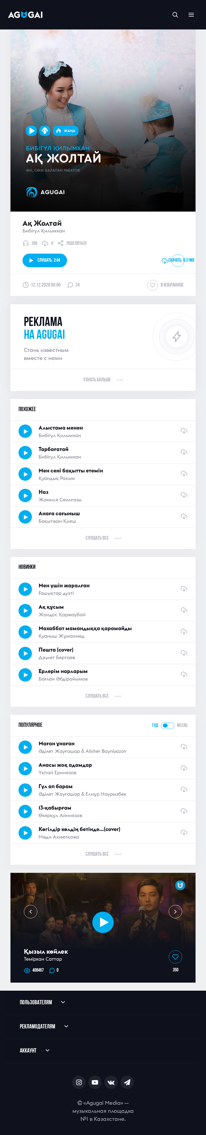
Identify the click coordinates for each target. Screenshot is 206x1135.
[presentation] (30, 911)
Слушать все (97, 538)
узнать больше (97, 380)
